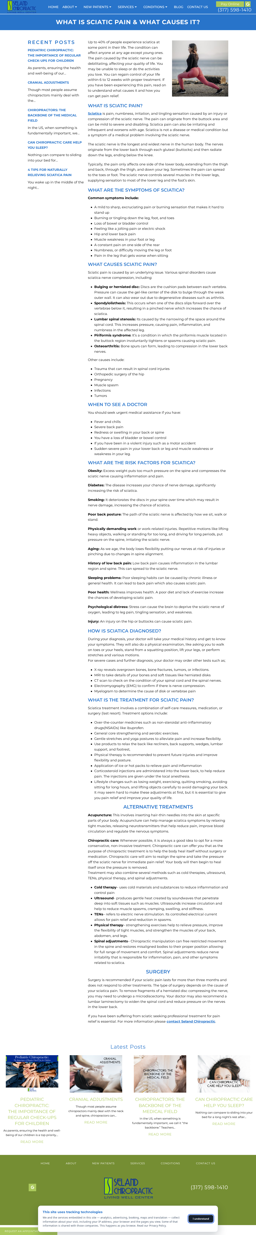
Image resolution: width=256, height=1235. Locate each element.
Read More (32, 1142)
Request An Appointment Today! (29, 1231)
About (68, 7)
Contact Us (197, 7)
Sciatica (95, 114)
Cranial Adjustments (48, 82)
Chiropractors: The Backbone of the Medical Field (52, 115)
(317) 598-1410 (235, 10)
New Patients (96, 7)
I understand (201, 1218)
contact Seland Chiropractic (191, 1021)
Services (126, 7)
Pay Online (230, 4)
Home (53, 7)
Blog (178, 7)
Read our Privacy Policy (151, 1225)
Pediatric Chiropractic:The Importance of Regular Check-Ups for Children (54, 55)
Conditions (153, 7)
